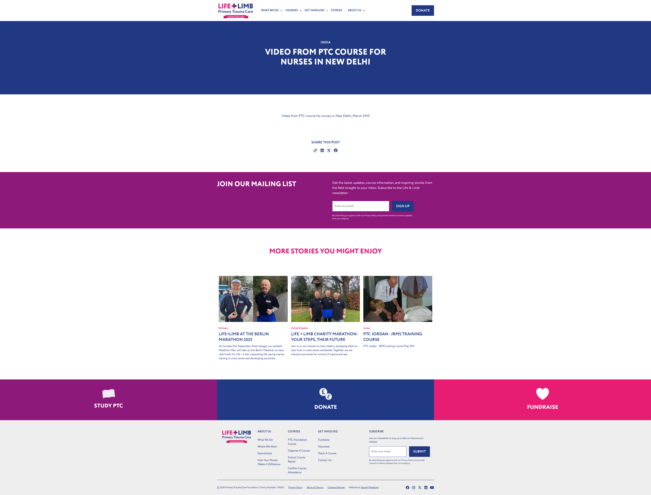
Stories (336, 10)
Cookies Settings (336, 487)
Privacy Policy (295, 487)
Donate (423, 10)
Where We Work (267, 447)
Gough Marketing (370, 487)
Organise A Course (299, 451)
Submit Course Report (296, 459)
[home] (235, 10)
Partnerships (265, 453)
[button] (270, 10)
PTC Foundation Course (297, 442)
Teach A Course (327, 453)
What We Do (265, 440)
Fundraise (323, 440)
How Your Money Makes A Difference (269, 462)
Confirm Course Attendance (297, 470)
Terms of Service (315, 487)
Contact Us (324, 460)
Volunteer (324, 447)
